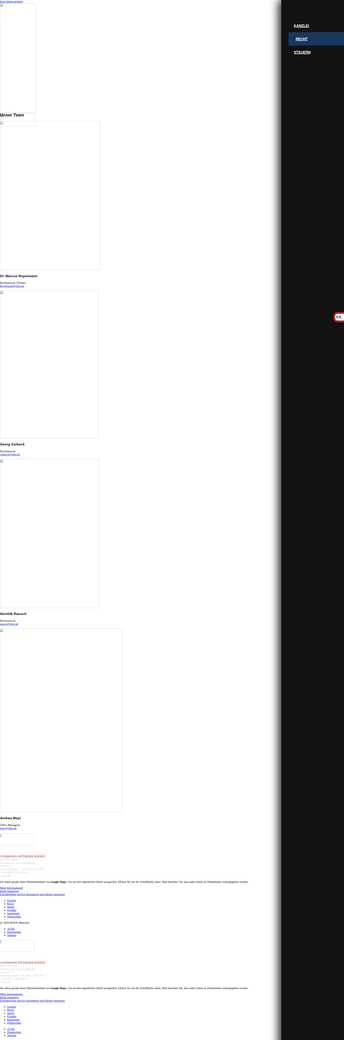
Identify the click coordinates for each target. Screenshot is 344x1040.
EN (338, 317)
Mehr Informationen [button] (11, 887)
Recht (302, 38)
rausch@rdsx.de (9, 624)
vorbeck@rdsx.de (10, 454)
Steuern (302, 52)
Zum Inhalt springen (11, 1)
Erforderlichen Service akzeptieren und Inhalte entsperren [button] (32, 894)
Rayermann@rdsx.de (12, 286)
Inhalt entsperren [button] (9, 891)
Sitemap (11, 935)
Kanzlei (301, 25)
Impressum (13, 913)
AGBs (11, 928)
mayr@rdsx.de (8, 828)
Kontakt (11, 910)
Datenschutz (14, 916)
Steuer (10, 906)
